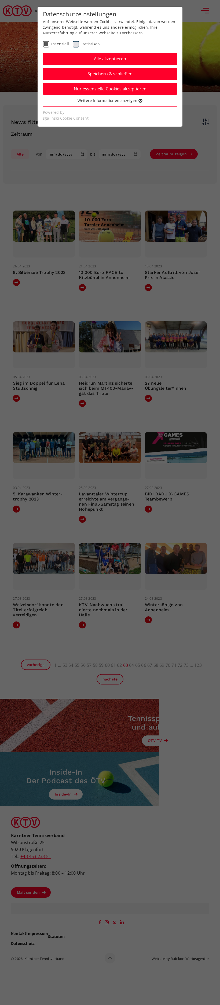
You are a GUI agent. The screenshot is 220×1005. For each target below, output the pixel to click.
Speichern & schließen (110, 74)
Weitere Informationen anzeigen (108, 100)
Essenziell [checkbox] (60, 43)
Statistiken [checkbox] (90, 43)
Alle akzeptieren (110, 59)
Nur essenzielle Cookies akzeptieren (110, 89)
